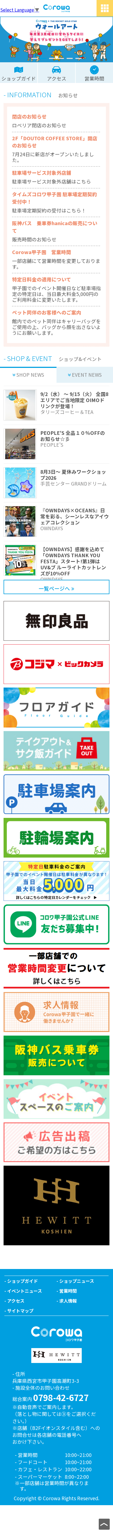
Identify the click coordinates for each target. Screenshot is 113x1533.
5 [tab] (70, 58)
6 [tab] (78, 58)
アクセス (15, 1300)
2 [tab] (43, 58)
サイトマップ (20, 1310)
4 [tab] (61, 58)
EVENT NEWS (87, 374)
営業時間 (68, 1290)
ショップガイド (22, 1281)
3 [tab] (52, 58)
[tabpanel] (56, 39)
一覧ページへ (54, 588)
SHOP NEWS (30, 374)
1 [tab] (35, 58)
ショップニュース (76, 1281)
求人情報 (68, 1300)
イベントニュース (24, 1290)
